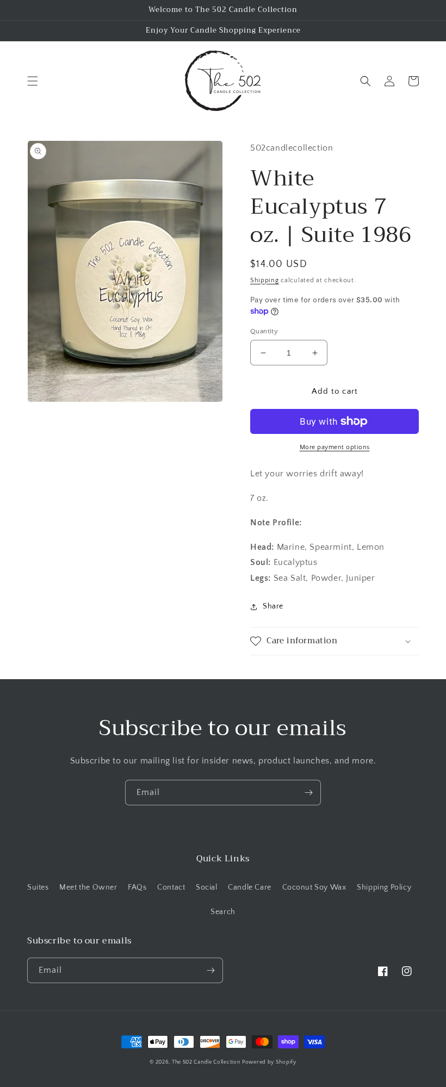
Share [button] (273, 606)
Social (207, 887)
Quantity (264, 331)
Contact (171, 887)
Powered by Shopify (269, 1062)
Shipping (264, 280)
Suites (38, 887)
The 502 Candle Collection (206, 1062)
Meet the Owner (88, 887)
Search (223, 912)
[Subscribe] (308, 792)
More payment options (335, 447)
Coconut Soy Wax (314, 887)
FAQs (137, 887)
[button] (33, 81)
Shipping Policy (384, 887)
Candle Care (249, 887)
